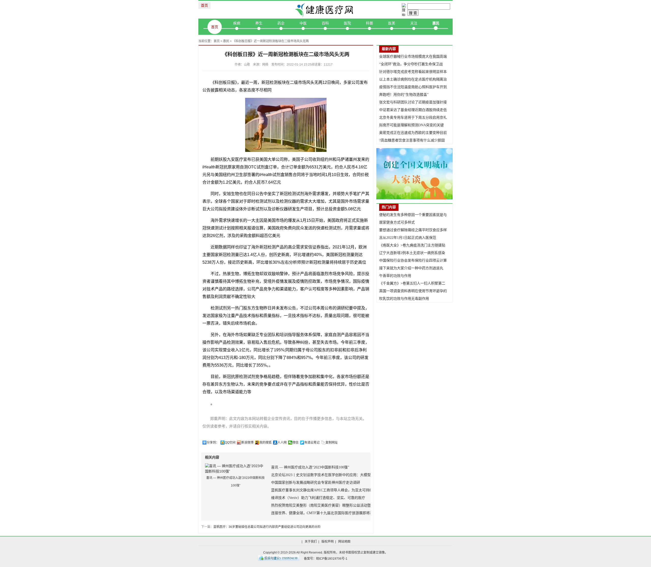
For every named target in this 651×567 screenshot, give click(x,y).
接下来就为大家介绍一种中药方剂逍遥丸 (411, 268)
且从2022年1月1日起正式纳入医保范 (407, 238)
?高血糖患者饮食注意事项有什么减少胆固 (412, 140)
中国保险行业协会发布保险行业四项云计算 (413, 260)
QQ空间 (230, 442)
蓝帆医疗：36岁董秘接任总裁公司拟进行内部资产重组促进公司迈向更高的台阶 (267, 527)
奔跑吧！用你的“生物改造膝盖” (403, 95)
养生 (258, 23)
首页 (204, 5)
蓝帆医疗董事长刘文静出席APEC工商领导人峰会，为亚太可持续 (322, 490)
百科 (325, 23)
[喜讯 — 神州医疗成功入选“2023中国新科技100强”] (235, 468)
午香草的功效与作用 (395, 276)
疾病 (236, 23)
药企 (281, 23)
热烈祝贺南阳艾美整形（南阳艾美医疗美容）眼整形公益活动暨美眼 (324, 505)
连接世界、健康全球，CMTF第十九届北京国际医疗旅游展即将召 (322, 513)
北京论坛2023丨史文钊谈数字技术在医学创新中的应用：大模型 (321, 475)
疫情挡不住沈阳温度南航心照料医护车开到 (413, 87)
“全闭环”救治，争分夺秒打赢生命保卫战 (411, 64)
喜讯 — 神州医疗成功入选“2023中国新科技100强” (310, 467)
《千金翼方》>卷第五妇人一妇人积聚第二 (412, 283)
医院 (347, 23)
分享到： (213, 442)
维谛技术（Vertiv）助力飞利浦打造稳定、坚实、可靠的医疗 (318, 498)
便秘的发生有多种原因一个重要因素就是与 (413, 215)
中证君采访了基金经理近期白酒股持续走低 (413, 110)
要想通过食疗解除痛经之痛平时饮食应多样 (413, 230)
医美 (391, 23)
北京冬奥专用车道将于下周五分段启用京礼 (413, 117)
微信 (295, 442)
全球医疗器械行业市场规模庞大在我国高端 (413, 56)
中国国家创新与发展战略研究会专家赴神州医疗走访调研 (315, 482)
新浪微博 (247, 442)
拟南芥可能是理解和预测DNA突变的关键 (411, 125)
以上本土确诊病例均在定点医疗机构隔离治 (413, 79)
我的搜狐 (265, 442)
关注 (413, 23)
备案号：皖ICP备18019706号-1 (325, 558)
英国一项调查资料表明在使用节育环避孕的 (413, 291)
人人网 (282, 442)
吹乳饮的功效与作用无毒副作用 (404, 299)
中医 (303, 23)
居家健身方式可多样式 (397, 222)
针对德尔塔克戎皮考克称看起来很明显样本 (413, 72)
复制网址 (332, 442)
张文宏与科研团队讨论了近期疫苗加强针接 (413, 102)
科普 (369, 23)
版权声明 (327, 541)
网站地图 (344, 541)
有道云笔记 (312, 442)
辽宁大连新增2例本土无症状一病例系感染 (412, 253)
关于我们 (311, 541)
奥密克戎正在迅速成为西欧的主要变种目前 (413, 133)
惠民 (435, 23)
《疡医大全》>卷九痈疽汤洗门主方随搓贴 (412, 245)
